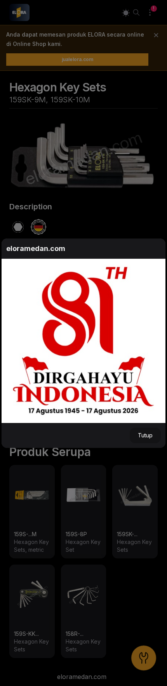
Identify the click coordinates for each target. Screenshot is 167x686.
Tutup (145, 435)
